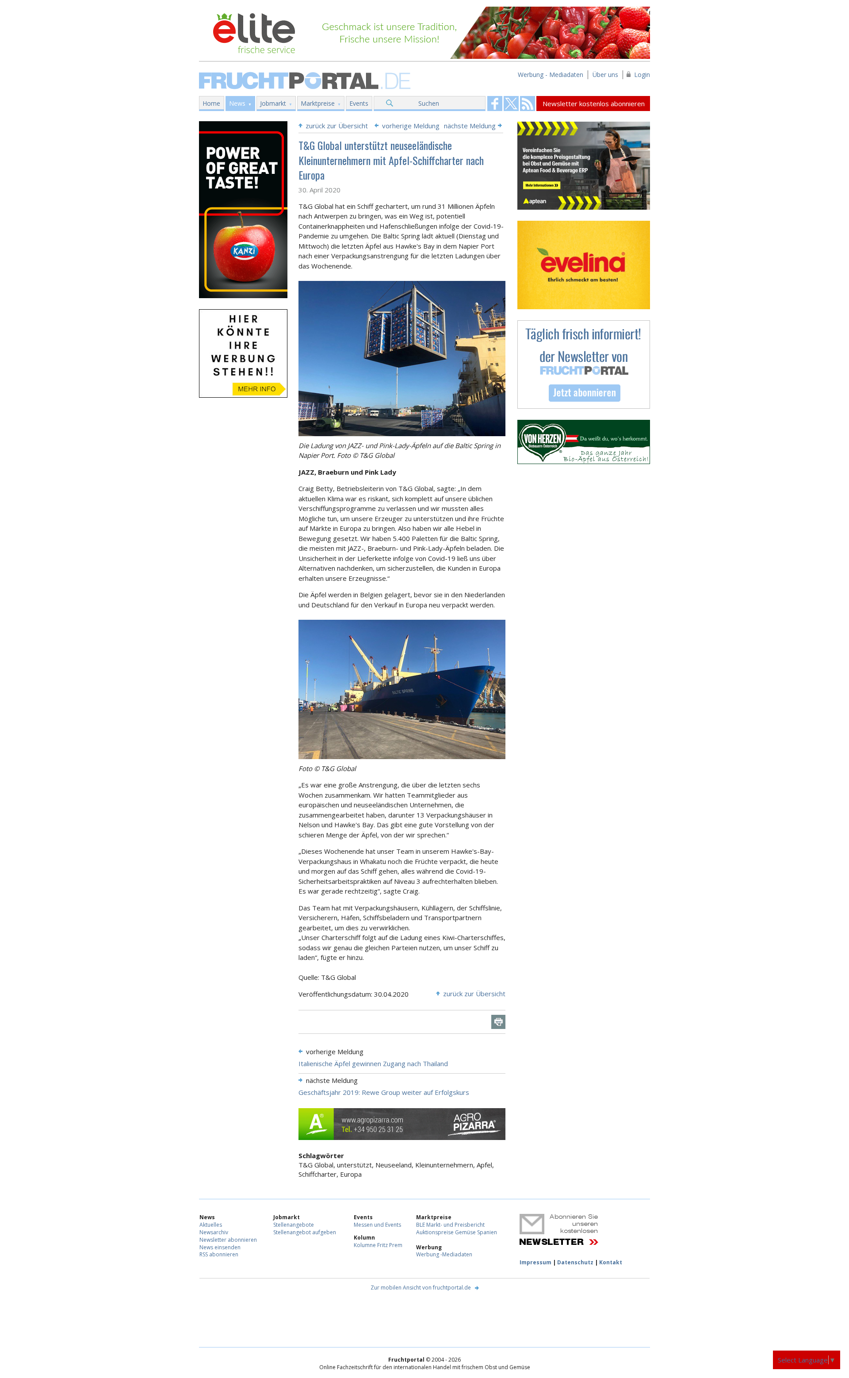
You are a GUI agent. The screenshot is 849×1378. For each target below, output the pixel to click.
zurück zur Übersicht (337, 125)
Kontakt (610, 1262)
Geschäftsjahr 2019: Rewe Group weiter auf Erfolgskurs (383, 1092)
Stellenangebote (293, 1224)
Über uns (605, 74)
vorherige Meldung (411, 125)
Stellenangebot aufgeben (304, 1232)
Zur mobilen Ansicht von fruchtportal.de (421, 1287)
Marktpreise (318, 103)
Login (642, 74)
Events (358, 103)
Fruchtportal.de (306, 79)
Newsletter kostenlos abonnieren (594, 103)
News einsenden (220, 1247)
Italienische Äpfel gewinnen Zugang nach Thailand (373, 1063)
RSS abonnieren (218, 1254)
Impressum (535, 1262)
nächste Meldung (470, 125)
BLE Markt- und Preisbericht (450, 1224)
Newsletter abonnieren (228, 1240)
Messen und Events (377, 1224)
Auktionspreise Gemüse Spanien (456, 1232)
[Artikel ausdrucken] (498, 1022)
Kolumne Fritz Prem (378, 1245)
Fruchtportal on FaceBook (494, 103)
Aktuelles (210, 1224)
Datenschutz (575, 1262)
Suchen (428, 103)
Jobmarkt (273, 103)
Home (211, 103)
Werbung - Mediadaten (550, 74)
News (237, 103)
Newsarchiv (213, 1232)
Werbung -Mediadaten (444, 1254)
